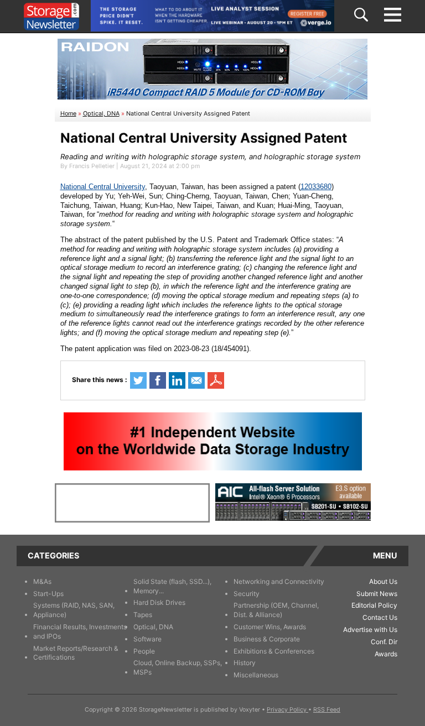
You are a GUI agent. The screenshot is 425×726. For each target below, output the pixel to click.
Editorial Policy (374, 605)
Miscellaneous (256, 675)
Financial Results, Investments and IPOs (80, 631)
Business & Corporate (267, 639)
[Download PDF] (216, 380)
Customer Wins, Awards (270, 627)
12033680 (315, 186)
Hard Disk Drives (159, 602)
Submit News (376, 593)
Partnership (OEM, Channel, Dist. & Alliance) (276, 610)
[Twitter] (138, 380)
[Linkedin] (177, 380)
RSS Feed (326, 709)
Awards (386, 654)
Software (147, 639)
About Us (383, 581)
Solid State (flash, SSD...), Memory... (172, 586)
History (245, 663)
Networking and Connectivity (279, 581)
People (144, 651)
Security (247, 593)
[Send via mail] (196, 380)
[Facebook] (157, 380)
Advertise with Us (370, 629)
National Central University (102, 186)
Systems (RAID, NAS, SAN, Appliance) (74, 610)
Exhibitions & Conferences (274, 651)
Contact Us (379, 617)
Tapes (142, 614)
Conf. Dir (384, 642)
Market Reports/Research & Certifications (75, 653)
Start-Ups (48, 593)
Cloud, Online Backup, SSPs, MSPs (177, 667)
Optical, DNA (101, 113)
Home (68, 113)
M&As (42, 581)
